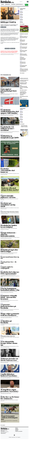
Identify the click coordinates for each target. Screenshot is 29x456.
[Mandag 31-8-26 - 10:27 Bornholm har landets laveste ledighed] (10, 219)
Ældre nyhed (13, 48)
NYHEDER (2, 87)
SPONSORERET (3, 186)
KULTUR (21, 35)
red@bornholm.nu (3, 433)
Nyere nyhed (7, 48)
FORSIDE (2, 4)
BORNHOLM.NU (7, 4)
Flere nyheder (22, 24)
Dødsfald (21, 12)
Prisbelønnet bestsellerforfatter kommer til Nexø (23, 58)
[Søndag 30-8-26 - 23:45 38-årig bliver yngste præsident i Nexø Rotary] (10, 383)
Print (5, 27)
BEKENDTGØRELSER (19, 4)
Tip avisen (26, 4)
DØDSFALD (21, 11)
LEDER (1, 167)
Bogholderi (16, 429)
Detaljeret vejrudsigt (24, 126)
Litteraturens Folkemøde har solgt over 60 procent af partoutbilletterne (24, 70)
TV (24, 4)
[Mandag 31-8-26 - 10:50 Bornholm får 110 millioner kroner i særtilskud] (10, 121)
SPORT (1, 395)
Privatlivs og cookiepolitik (18, 431)
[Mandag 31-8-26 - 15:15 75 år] (10, 100)
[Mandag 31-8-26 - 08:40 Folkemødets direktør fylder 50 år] (10, 330)
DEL (1, 27)
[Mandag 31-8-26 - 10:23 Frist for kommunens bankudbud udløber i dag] (10, 282)
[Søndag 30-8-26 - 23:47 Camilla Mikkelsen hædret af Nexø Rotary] (10, 368)
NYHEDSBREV (13, 4)
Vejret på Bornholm (24, 125)
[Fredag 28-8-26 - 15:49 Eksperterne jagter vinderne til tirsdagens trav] (10, 409)
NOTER (1, 260)
